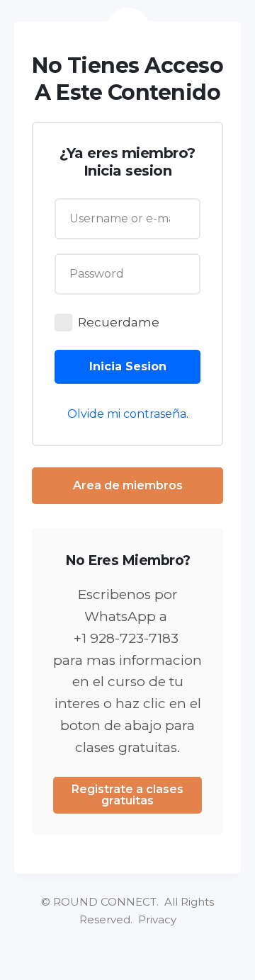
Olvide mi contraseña (126, 414)
